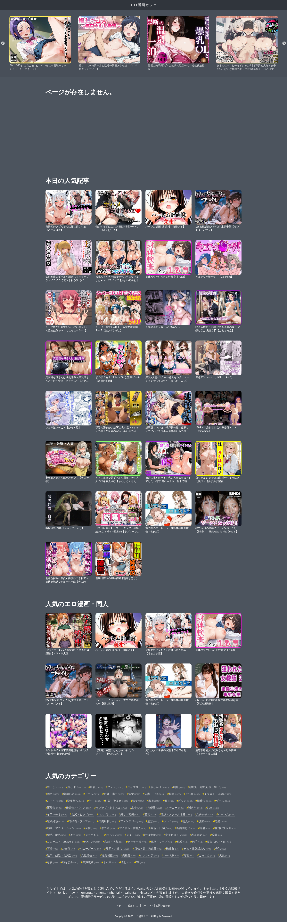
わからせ (92, 841)
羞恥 (150, 814)
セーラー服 (137, 841)
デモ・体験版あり (197, 848)
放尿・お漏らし (118, 848)
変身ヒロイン (176, 834)
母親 (52, 862)
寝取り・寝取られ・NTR (207, 787)
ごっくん (207, 855)
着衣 (154, 800)
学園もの (71, 793)
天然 (224, 855)
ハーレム (226, 814)
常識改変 (91, 862)
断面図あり (185, 828)
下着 (52, 848)
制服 (179, 787)
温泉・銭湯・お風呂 (62, 855)
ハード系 (171, 855)
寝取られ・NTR (219, 841)
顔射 (205, 828)
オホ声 (109, 862)
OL (140, 862)
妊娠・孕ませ (116, 800)
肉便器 (154, 807)
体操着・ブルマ (81, 821)
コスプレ (107, 814)
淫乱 (189, 855)
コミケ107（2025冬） (63, 841)
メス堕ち (93, 834)
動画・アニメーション (64, 828)
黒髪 (220, 821)
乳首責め (199, 834)
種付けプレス (225, 828)
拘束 (175, 793)
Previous (3, 43)
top (119, 905)
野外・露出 (114, 793)
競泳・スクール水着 (176, 814)
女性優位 (89, 855)
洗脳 (204, 821)
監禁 (153, 821)
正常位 (54, 807)
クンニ (171, 821)
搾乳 (217, 834)
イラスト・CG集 (217, 793)
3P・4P (55, 800)
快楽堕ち (75, 800)
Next (284, 43)
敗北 (126, 862)
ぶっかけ (159, 787)
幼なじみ (70, 862)
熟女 (138, 800)
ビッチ (185, 800)
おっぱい (76, 787)
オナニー (175, 807)
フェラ (115, 787)
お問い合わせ (163, 905)
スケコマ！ (147, 905)
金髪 (91, 828)
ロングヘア (149, 855)
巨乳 (96, 787)
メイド (133, 834)
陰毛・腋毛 (56, 834)
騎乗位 (204, 800)
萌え (188, 821)
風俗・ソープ (161, 841)
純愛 (182, 841)
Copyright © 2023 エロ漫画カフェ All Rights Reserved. (144, 916)
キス (75, 834)
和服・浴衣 (113, 841)
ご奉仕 (68, 848)
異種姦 (128, 855)
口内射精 (107, 821)
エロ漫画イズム (131, 905)
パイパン (114, 834)
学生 (95, 800)
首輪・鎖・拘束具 (148, 848)
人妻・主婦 (154, 793)
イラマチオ (57, 814)
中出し (55, 787)
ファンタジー (131, 821)
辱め (53, 793)
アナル (92, 793)
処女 (134, 793)
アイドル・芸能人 (132, 828)
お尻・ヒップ (82, 814)
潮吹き (195, 807)
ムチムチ (204, 814)
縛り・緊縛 (130, 814)
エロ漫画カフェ (143, 5)
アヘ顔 (192, 793)
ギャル (223, 800)
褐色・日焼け (161, 828)
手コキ (108, 828)
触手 (197, 841)
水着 (137, 807)
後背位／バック (78, 807)
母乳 (220, 848)
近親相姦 (110, 855)
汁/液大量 (152, 834)
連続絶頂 (55, 821)
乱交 (213, 807)
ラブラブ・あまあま (111, 807)
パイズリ (136, 787)
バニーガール (90, 848)
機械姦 (172, 848)
